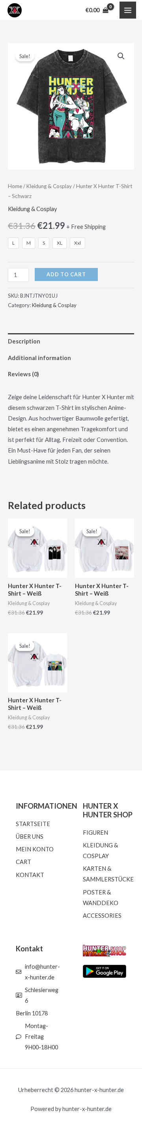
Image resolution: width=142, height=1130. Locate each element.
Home (15, 186)
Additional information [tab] (39, 358)
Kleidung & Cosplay (49, 186)
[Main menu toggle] (128, 10)
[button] (121, 56)
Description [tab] (24, 341)
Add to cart (66, 274)
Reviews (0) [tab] (23, 374)
